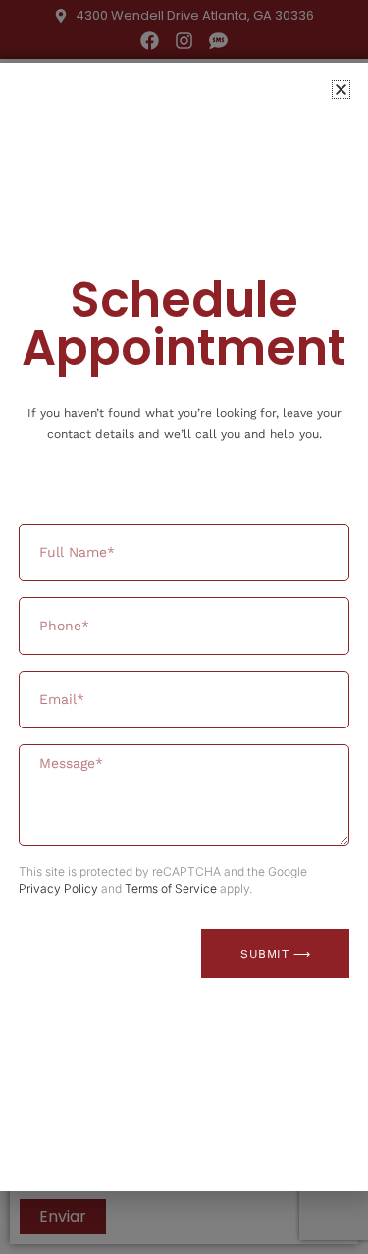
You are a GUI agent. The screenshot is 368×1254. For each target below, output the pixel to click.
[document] (184, 627)
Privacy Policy (58, 888)
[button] (341, 89)
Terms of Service (171, 888)
